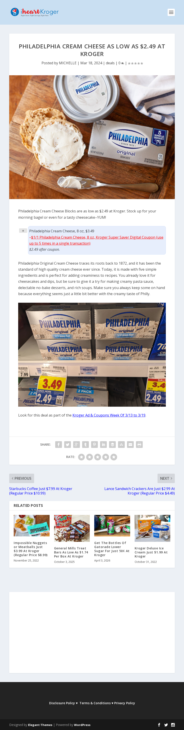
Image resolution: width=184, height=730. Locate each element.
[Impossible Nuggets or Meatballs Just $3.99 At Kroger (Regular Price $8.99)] (32, 525)
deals (110, 62)
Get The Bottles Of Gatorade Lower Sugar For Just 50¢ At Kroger (112, 549)
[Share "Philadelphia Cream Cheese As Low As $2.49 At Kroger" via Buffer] (112, 444)
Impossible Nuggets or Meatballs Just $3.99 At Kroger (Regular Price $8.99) (31, 549)
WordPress (82, 725)
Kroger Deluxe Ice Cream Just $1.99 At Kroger (151, 552)
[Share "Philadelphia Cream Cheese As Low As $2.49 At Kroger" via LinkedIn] (103, 444)
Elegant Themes (40, 725)
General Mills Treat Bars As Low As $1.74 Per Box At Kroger (71, 552)
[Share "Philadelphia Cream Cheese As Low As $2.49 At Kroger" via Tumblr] (85, 444)
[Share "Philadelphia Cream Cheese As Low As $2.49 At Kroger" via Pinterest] (94, 444)
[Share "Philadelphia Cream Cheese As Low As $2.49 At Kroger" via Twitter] (67, 444)
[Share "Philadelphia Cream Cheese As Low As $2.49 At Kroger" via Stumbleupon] (121, 444)
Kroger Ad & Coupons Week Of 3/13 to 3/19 (108, 415)
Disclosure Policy (62, 703)
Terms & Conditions (95, 703)
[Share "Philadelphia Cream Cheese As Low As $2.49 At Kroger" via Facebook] (58, 444)
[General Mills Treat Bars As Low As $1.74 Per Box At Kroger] (72, 528)
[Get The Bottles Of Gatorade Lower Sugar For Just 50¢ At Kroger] (112, 525)
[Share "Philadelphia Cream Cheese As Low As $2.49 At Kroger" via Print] (139, 444)
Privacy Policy (124, 703)
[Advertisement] (92, 635)
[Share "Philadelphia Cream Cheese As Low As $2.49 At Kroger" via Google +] (76, 444)
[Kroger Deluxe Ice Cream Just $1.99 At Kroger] (153, 528)
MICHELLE (68, 62)
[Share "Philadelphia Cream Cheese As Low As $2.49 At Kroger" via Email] (130, 444)
